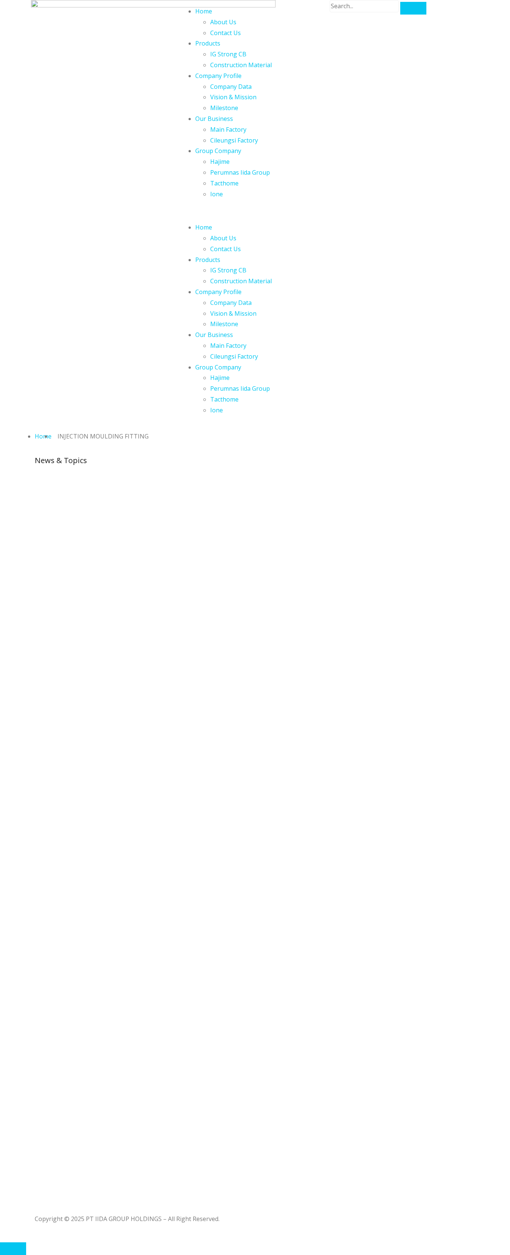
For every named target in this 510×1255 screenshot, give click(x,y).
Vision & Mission (233, 97)
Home (203, 11)
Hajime (220, 161)
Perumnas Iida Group (240, 172)
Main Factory (228, 129)
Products (207, 43)
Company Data (231, 86)
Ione (216, 194)
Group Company (218, 151)
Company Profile (218, 76)
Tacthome (224, 183)
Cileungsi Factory (234, 140)
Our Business (214, 119)
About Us (223, 22)
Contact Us (225, 33)
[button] (255, 210)
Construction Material (241, 65)
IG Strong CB (228, 54)
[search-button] (413, 8)
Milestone (224, 108)
